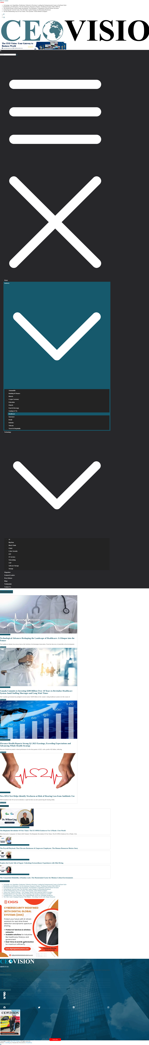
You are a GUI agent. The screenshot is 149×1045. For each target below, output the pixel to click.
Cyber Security (13, 551)
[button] (57, 388)
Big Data (11, 542)
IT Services (12, 557)
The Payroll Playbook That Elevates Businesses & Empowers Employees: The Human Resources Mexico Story (39, 848)
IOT (10, 554)
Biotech (11, 396)
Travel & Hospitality (15, 428)
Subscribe (55, 1039)
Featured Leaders (9, 575)
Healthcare (12, 414)
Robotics (11, 422)
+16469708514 (10, 996)
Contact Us (7, 587)
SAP (10, 563)
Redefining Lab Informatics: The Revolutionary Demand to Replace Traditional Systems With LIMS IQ (31, 6)
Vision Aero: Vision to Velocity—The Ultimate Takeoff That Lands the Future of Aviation (27, 892)
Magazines (7, 572)
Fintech (11, 405)
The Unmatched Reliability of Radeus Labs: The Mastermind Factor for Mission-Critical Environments (36, 878)
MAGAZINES (7, 980)
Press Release (8, 578)
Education (12, 402)
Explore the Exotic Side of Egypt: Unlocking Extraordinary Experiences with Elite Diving (31, 863)
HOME (5, 978)
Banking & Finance (14, 393)
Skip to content (4, 0)
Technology (7, 432)
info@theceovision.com (12, 998)
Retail (10, 419)
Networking (12, 560)
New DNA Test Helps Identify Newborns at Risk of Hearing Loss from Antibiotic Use (37, 796)
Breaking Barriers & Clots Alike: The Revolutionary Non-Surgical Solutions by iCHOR (27, 894)
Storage (11, 568)
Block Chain (12, 545)
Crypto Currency (14, 399)
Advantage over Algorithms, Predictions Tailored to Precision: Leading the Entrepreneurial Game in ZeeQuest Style (34, 5)
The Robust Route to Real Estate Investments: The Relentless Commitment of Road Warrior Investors (31, 8)
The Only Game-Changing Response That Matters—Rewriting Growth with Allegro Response (29, 897)
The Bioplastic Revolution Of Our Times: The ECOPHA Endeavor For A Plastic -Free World (33, 830)
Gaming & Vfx (13, 411)
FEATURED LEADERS (10, 981)
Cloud (10, 548)
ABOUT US (7, 983)
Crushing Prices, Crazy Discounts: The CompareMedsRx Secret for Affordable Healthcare (28, 895)
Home (6, 280)
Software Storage (14, 565)
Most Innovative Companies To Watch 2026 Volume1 (14, 827)
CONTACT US (7, 986)
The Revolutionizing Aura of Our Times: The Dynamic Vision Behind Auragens (25, 11)
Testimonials (8, 584)
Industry (6, 283)
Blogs (6, 581)
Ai (9, 539)
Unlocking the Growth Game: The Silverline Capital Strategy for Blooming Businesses (27, 10)
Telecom (11, 425)
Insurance (11, 417)
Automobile (12, 390)
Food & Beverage (14, 408)
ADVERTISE (7, 984)
